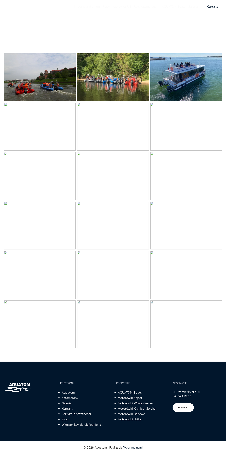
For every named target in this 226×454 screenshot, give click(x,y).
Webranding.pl (133, 447)
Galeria (193, 6)
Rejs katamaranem (146, 6)
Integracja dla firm (87, 6)
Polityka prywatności (76, 414)
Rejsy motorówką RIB (117, 6)
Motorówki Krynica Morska (137, 408)
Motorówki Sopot (130, 398)
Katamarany (70, 398)
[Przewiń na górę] (218, 448)
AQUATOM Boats (173, 6)
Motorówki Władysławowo (136, 403)
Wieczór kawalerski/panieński (82, 424)
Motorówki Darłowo (131, 414)
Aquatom (68, 392)
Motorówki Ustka (129, 419)
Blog (65, 419)
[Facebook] (68, 7)
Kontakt (212, 6)
